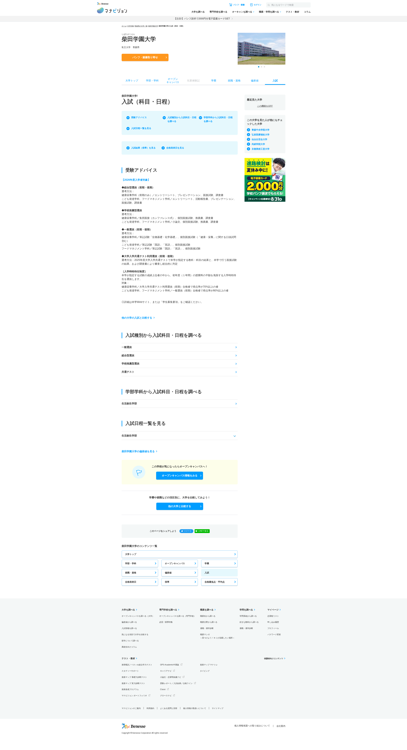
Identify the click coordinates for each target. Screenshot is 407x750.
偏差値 (168, 572)
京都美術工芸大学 (260, 149)
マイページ (273, 609)
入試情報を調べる (129, 628)
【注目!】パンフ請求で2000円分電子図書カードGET (202, 18)
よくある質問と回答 (168, 708)
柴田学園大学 (153, 26)
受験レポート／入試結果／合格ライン (176, 683)
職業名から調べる (207, 616)
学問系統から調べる (248, 616)
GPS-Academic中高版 (169, 665)
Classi (163, 689)
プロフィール (273, 628)
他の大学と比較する (179, 506)
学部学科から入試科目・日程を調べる (218, 119)
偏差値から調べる (129, 622)
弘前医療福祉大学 (260, 134)
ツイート (188, 531)
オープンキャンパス (175, 563)
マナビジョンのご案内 (131, 708)
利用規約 (150, 708)
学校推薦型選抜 (130, 363)
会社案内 (280, 726)
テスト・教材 (292, 11)
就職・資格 (130, 572)
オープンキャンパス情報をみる (179, 475)
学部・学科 (130, 563)
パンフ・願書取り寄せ (145, 57)
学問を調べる (246, 609)
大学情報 (130, 26)
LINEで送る (203, 531)
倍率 (167, 582)
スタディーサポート (130, 671)
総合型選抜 (128, 355)
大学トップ (130, 554)
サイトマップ (217, 708)
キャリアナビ (166, 671)
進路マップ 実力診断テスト (133, 683)
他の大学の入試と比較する (137, 317)
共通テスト (128, 371)
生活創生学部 (129, 403)
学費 (207, 563)
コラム (307, 11)
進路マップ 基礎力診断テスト (134, 677)
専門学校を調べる (218, 11)
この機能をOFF (265, 106)
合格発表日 (130, 582)
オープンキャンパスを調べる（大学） (138, 616)
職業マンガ (217, 636)
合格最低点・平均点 (215, 582)
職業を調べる (207, 609)
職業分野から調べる (208, 622)
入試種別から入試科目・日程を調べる (181, 119)
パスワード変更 (274, 634)
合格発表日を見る (175, 148)
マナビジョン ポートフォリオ (134, 695)
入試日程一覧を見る (141, 128)
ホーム (124, 26)
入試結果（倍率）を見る (143, 148)
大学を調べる (198, 11)
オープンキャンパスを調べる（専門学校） (177, 616)
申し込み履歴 (273, 622)
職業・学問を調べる (269, 11)
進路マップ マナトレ (209, 665)
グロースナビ (166, 695)
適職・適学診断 (207, 628)
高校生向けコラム (129, 647)
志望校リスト (273, 616)
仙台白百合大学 (259, 139)
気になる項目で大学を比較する (135, 634)
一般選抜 (127, 347)
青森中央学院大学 (260, 130)
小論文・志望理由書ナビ (170, 677)
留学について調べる (130, 641)
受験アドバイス (139, 117)
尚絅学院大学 (258, 144)
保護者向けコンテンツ (273, 658)
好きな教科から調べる (249, 622)
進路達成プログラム (130, 689)
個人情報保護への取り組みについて (252, 725)
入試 (207, 572)
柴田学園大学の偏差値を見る (138, 451)
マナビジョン (112, 10)
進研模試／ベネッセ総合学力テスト (137, 665)
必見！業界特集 (166, 622)
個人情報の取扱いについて (194, 708)
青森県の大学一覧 (141, 26)
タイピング (205, 671)
